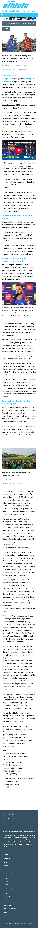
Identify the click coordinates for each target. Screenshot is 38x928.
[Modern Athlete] (16, 4)
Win (5, 912)
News (8, 69)
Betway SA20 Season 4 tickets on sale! (16, 474)
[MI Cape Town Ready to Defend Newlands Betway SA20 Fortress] (19, 42)
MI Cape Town (7, 79)
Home (6, 855)
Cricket (4, 69)
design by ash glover (26, 923)
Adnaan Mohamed (21, 66)
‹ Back (6, 28)
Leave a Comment (23, 69)
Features (4, 483)
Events (7, 862)
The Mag (7, 858)
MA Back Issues (10, 908)
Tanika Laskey (18, 480)
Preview (12, 69)
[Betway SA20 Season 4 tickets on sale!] (19, 458)
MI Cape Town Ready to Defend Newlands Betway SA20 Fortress (17, 58)
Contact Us (8, 905)
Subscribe (8, 869)
